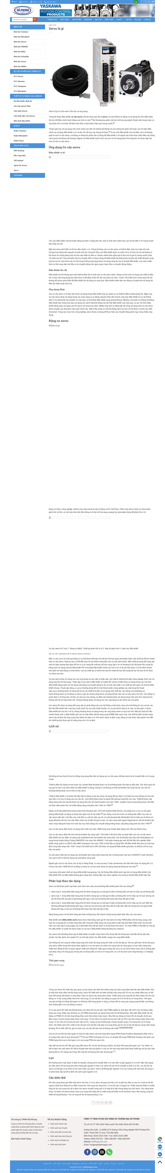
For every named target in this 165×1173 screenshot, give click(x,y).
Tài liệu (137, 20)
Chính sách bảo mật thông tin (61, 1136)
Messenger (160, 1157)
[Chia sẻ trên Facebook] (93, 1103)
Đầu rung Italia (20, 155)
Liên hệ (147, 20)
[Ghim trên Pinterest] (106, 1103)
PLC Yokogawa (20, 86)
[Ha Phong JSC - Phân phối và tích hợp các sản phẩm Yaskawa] (24, 10)
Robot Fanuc (19, 141)
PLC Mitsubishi (20, 91)
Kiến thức (109, 20)
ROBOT (17, 126)
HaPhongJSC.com (99, 1142)
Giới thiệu (64, 20)
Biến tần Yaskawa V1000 (91, 1170)
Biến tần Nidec (20, 52)
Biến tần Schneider (21, 57)
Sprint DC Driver (20, 165)
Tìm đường (160, 1142)
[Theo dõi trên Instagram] (145, 2)
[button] (136, 2)
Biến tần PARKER (21, 47)
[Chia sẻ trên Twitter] (98, 1103)
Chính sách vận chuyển (58, 1128)
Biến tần (18, 27)
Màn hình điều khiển (22, 121)
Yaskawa (88, 20)
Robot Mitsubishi (20, 136)
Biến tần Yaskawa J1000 (110, 1170)
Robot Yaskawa (20, 131)
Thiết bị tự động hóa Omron (28, 96)
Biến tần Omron (20, 42)
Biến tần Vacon (20, 61)
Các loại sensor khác (22, 106)
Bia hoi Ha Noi (145, 1170)
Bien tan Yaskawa (37, 1170)
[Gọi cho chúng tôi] (109, 1152)
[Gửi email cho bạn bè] (102, 1103)
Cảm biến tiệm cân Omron (24, 116)
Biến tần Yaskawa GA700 (129, 1170)
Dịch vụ (98, 20)
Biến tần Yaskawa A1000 (53, 1170)
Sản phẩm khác (21, 145)
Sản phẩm (76, 20)
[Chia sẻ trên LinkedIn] (110, 1103)
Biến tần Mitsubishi (21, 37)
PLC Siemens (19, 81)
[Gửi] (35, 20)
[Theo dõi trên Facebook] (142, 2)
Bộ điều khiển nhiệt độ (23, 101)
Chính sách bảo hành (58, 1144)
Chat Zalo (160, 1149)
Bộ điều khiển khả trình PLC (27, 71)
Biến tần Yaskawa (21, 32)
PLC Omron (18, 76)
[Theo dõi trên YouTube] (153, 2)
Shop (119, 20)
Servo (16, 170)
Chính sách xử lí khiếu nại (59, 1140)
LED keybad (18, 160)
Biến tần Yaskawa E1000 (72, 1170)
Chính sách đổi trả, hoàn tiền (60, 1132)
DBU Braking (19, 151)
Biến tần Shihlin (20, 66)
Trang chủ (52, 20)
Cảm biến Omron (20, 111)
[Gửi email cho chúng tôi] (149, 2)
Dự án (128, 20)
